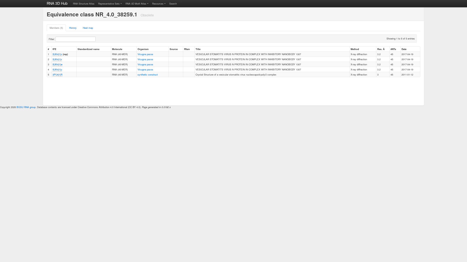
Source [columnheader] (174, 49)
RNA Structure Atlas (83, 3)
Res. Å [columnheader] (381, 49)
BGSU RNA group (26, 107)
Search (173, 3)
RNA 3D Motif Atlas (136, 3)
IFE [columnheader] (54, 49)
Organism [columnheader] (143, 49)
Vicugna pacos (145, 54)
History (73, 27)
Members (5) (56, 27)
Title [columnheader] (198, 49)
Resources (157, 3)
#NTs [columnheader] (393, 49)
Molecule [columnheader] (117, 49)
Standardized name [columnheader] (88, 49)
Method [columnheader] (355, 49)
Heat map (88, 27)
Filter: (52, 39)
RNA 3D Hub (57, 3)
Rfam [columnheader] (187, 49)
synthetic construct (148, 74)
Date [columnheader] (404, 49)
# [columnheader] (48, 49)
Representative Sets (109, 3)
